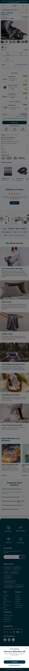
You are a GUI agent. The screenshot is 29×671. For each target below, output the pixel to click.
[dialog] (14, 335)
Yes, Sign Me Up (14, 661)
